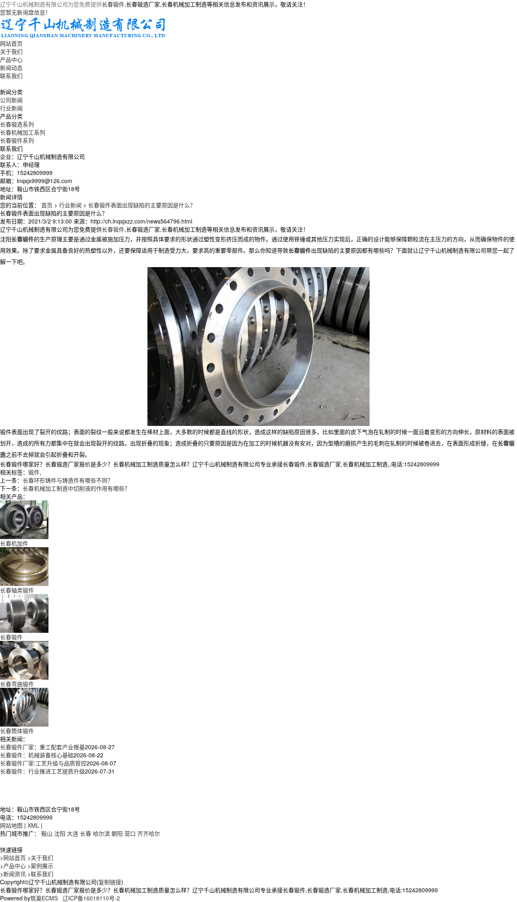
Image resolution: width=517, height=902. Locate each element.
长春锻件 (113, 4)
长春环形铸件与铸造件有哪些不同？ (68, 480)
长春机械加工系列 (22, 132)
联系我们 (11, 76)
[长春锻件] (24, 613)
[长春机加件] (24, 519)
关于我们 (11, 51)
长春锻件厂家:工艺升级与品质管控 (43, 763)
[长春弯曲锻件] (24, 659)
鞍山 (47, 833)
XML (33, 825)
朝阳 (117, 833)
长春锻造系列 (17, 124)
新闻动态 (11, 67)
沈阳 (59, 833)
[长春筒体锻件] (24, 706)
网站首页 (11, 43)
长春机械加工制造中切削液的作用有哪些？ (76, 488)
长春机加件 (14, 543)
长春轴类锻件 (17, 590)
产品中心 (11, 59)
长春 (85, 833)
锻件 (34, 472)
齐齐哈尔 (148, 833)
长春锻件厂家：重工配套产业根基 (42, 747)
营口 (130, 833)
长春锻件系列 (17, 140)
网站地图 (11, 825)
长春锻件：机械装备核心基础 (37, 755)
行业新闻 (11, 108)
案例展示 (42, 866)
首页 (47, 205)
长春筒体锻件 (17, 731)
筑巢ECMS (44, 898)
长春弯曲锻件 (17, 684)
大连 (72, 833)
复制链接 (110, 882)
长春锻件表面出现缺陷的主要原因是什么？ (141, 205)
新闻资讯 (14, 874)
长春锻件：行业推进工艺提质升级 (42, 771)
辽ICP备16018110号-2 (91, 898)
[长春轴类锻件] (24, 566)
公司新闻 (11, 100)
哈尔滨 (101, 833)
